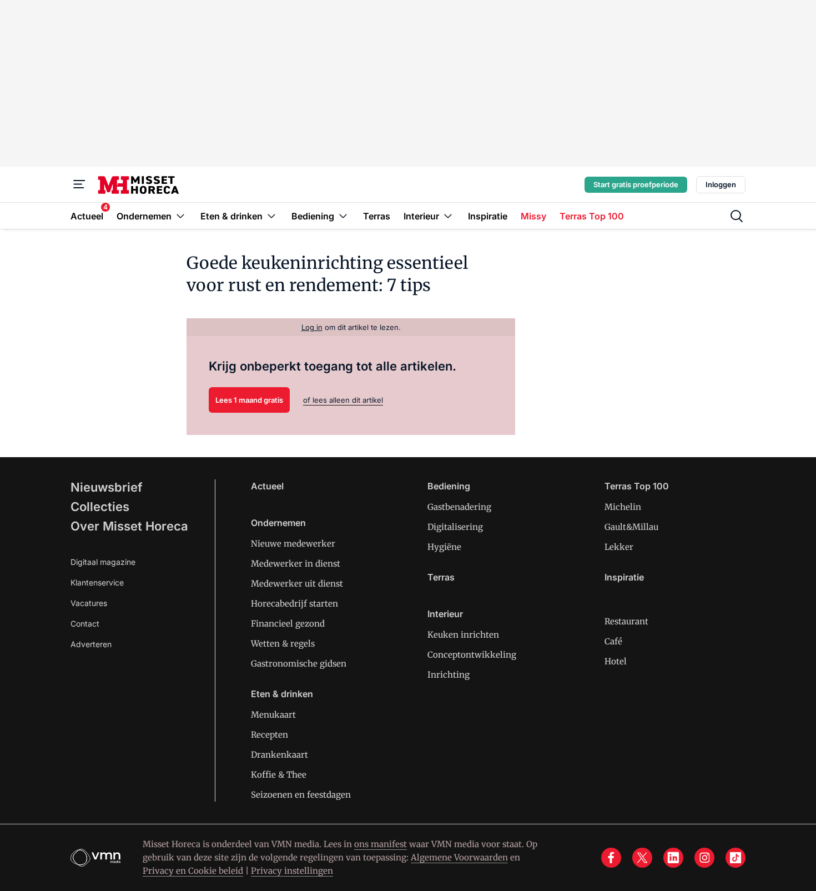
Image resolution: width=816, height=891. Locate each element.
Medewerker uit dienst (297, 583)
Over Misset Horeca (129, 526)
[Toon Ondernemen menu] (180, 216)
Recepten (269, 734)
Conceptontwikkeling (471, 654)
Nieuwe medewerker (293, 543)
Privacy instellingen (292, 870)
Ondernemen (278, 522)
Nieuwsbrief (106, 487)
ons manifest (380, 844)
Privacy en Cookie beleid (193, 870)
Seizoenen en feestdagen (301, 794)
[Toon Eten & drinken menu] (271, 216)
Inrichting (448, 674)
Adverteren (91, 644)
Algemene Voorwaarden (459, 857)
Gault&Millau (631, 527)
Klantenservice (97, 582)
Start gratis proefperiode (635, 184)
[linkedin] (673, 858)
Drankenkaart (279, 754)
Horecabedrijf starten (294, 603)
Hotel (616, 661)
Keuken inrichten (463, 634)
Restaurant (626, 621)
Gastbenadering (459, 507)
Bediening (448, 486)
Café (613, 641)
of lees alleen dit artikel (343, 400)
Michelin (623, 507)
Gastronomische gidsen (298, 663)
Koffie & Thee (278, 774)
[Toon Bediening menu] (343, 216)
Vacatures (88, 603)
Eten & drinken (282, 693)
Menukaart (273, 714)
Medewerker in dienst (295, 563)
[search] (737, 216)
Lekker (619, 547)
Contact (84, 623)
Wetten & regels (283, 643)
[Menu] (79, 184)
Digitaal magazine (102, 562)
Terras (441, 577)
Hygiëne (444, 547)
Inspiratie (624, 577)
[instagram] (704, 858)
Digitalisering (455, 527)
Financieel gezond (288, 623)
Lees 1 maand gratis (249, 400)
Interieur (445, 613)
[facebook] (611, 858)
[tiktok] (736, 858)
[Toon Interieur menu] (448, 216)
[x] (642, 858)
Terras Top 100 (637, 486)
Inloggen (721, 184)
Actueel (267, 486)
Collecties (99, 506)
